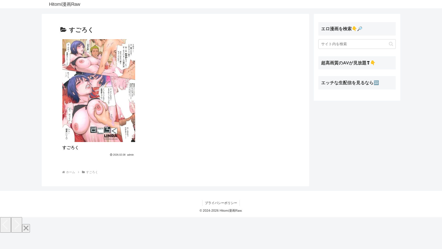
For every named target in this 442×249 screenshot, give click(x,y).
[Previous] (5, 225)
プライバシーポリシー (221, 203)
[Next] (16, 225)
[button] (391, 44)
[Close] (26, 228)
